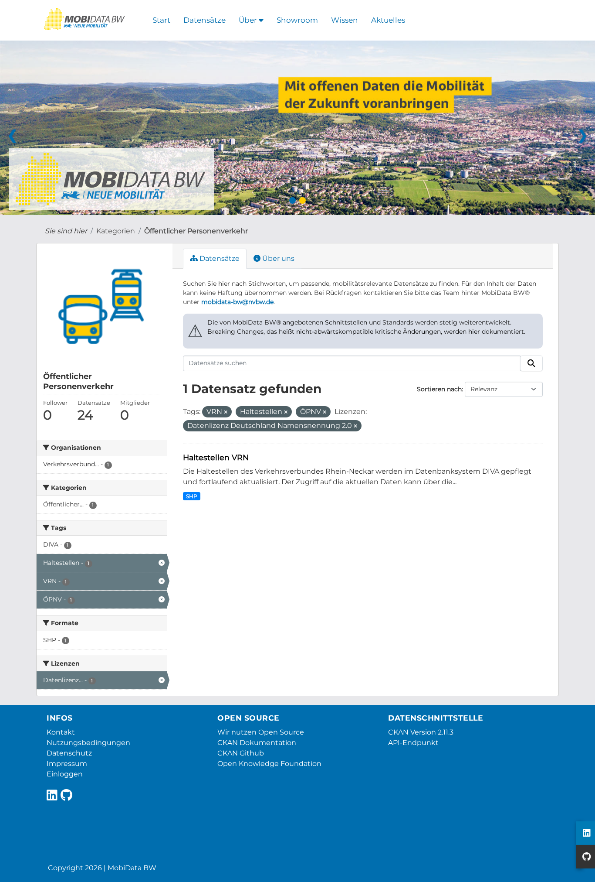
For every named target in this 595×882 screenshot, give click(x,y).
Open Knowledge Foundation (269, 763)
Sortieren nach (439, 389)
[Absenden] (531, 363)
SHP (191, 496)
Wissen (344, 20)
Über (249, 20)
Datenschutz (69, 753)
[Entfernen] (225, 412)
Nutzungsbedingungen (88, 742)
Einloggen (65, 774)
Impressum (67, 763)
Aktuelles (388, 20)
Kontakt (61, 732)
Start (161, 20)
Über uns (277, 258)
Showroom (297, 20)
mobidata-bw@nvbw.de (237, 302)
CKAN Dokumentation (256, 742)
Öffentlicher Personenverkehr (196, 231)
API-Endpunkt (413, 742)
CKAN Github (240, 753)
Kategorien (115, 231)
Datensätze (204, 20)
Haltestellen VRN (216, 457)
